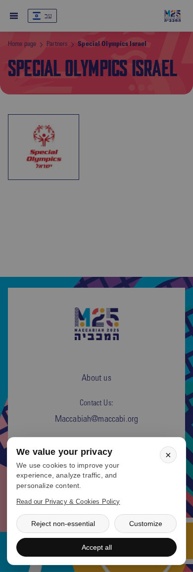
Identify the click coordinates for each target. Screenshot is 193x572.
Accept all (97, 547)
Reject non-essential (63, 524)
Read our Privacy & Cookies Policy (68, 501)
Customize (145, 524)
